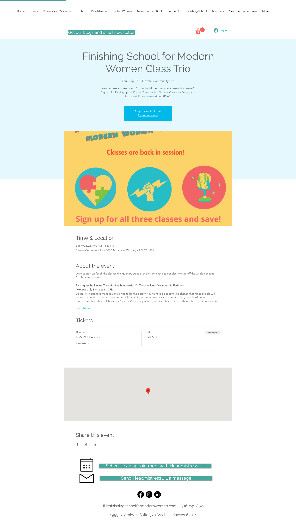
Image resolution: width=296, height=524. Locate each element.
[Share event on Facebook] (77, 444)
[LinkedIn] (157, 494)
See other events (148, 115)
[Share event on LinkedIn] (94, 444)
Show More (83, 307)
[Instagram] (149, 494)
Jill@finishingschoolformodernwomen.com (139, 506)
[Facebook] (140, 494)
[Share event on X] (86, 444)
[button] (200, 30)
